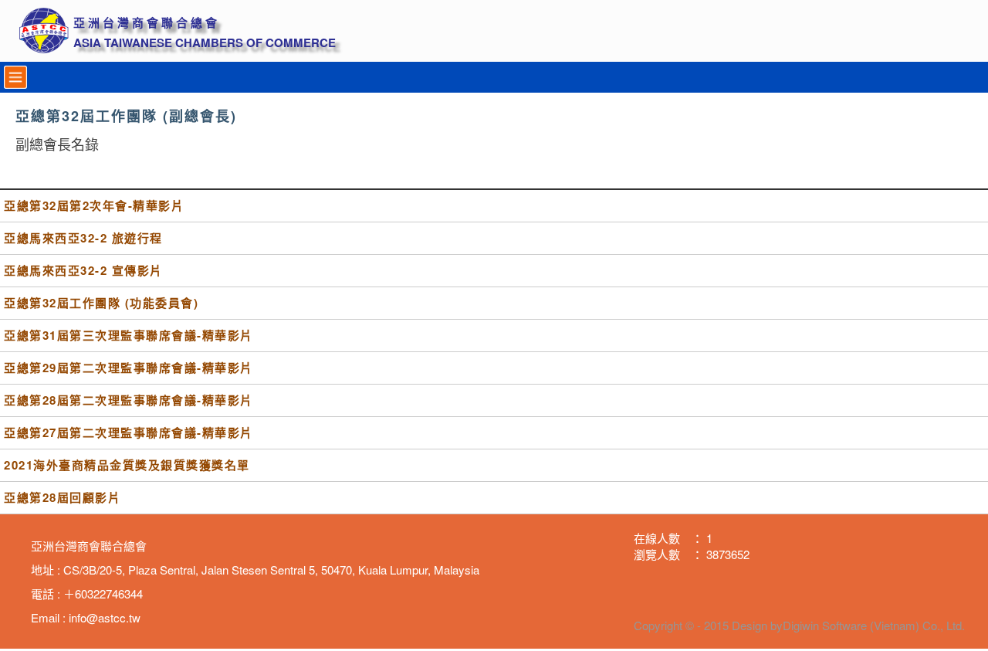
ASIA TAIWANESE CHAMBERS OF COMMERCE (204, 43)
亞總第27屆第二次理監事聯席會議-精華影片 (128, 433)
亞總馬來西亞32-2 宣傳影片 (83, 271)
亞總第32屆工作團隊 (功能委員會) (101, 303)
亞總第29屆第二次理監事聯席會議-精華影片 (128, 368)
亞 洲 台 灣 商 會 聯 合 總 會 (145, 23)
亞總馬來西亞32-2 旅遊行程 (83, 238)
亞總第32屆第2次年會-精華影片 (94, 206)
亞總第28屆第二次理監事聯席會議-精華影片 (128, 400)
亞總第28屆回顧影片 (62, 498)
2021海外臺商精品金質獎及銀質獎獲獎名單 (127, 465)
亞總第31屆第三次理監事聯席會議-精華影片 (128, 335)
